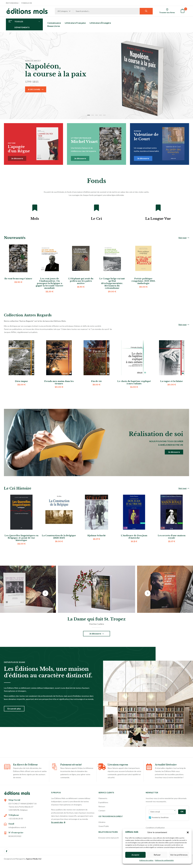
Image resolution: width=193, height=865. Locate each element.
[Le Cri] (96, 207)
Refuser (157, 855)
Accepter (135, 855)
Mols (34, 219)
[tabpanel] (96, 75)
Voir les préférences (179, 855)
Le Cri (96, 219)
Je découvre (34, 89)
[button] (187, 832)
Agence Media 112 (33, 859)
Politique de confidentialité (164, 860)
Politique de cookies (146, 860)
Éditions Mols (12, 3)
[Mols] (35, 207)
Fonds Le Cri (26, 3)
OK (182, 811)
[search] (146, 11)
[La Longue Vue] (158, 207)
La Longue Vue (158, 219)
